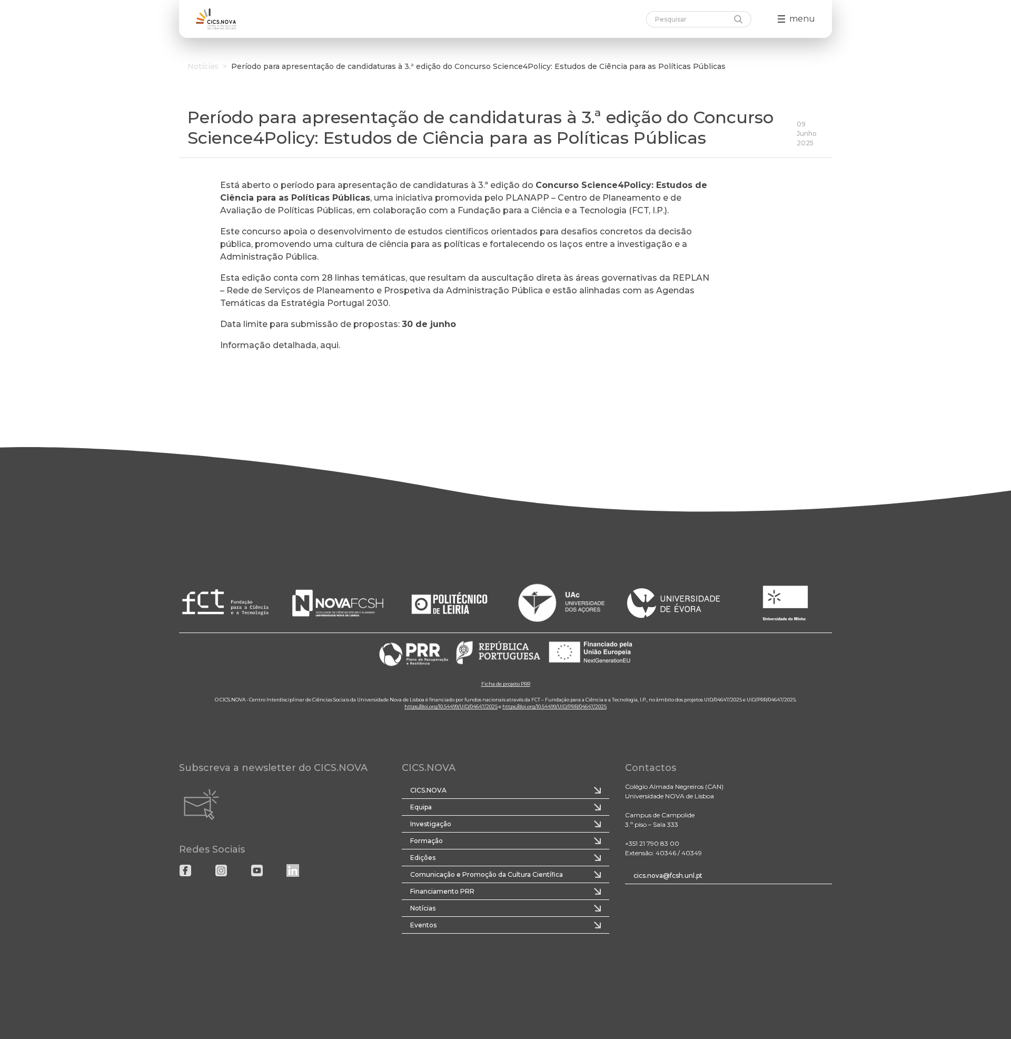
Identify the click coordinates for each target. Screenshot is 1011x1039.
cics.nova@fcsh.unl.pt (667, 875)
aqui (329, 345)
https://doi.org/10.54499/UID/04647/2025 (451, 707)
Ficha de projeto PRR (505, 684)
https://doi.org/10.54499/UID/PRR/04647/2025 (554, 707)
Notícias (203, 66)
